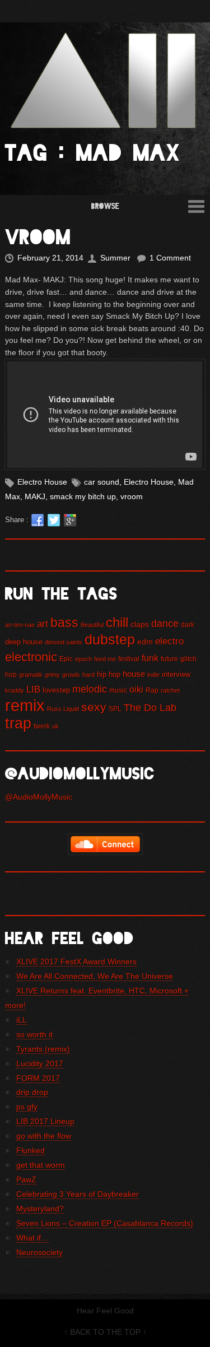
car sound (101, 481)
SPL (115, 709)
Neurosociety (39, 1252)
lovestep (56, 690)
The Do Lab (150, 707)
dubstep (110, 639)
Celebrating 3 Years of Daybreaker (77, 1194)
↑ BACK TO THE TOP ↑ (105, 1331)
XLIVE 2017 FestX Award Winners (76, 961)
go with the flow (43, 1135)
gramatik (31, 674)
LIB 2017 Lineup (45, 1121)
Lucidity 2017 (39, 1063)
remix (25, 705)
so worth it (34, 1034)
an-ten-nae (20, 624)
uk (55, 726)
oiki (136, 689)
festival (128, 659)
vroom (131, 496)
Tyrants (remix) (43, 1048)
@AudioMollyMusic (38, 796)
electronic (31, 657)
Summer (115, 257)
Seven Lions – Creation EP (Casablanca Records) (104, 1223)
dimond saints (63, 642)
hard (88, 674)
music (118, 690)
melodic (89, 689)
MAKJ (35, 496)
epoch (83, 659)
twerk (42, 726)
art (42, 624)
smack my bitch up (83, 496)
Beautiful (92, 624)
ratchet (170, 690)
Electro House (42, 481)
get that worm (40, 1164)
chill (117, 622)
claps (139, 624)
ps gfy (27, 1106)
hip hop (108, 674)
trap (18, 723)
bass (64, 622)
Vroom (38, 237)
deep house (24, 642)
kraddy (14, 690)
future (169, 659)
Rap (152, 690)
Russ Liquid (63, 708)
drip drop (32, 1092)
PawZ (26, 1179)
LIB (33, 689)
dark (187, 625)
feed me (105, 659)
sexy (93, 707)
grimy (52, 674)
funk (150, 658)
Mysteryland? (40, 1208)
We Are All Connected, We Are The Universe (94, 976)
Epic (66, 659)
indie (153, 674)
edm (145, 641)
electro (169, 641)
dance (165, 623)
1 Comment (170, 257)
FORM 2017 (38, 1078)
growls (71, 674)
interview (176, 674)
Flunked (30, 1150)
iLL (21, 1019)
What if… (32, 1237)
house (134, 674)
